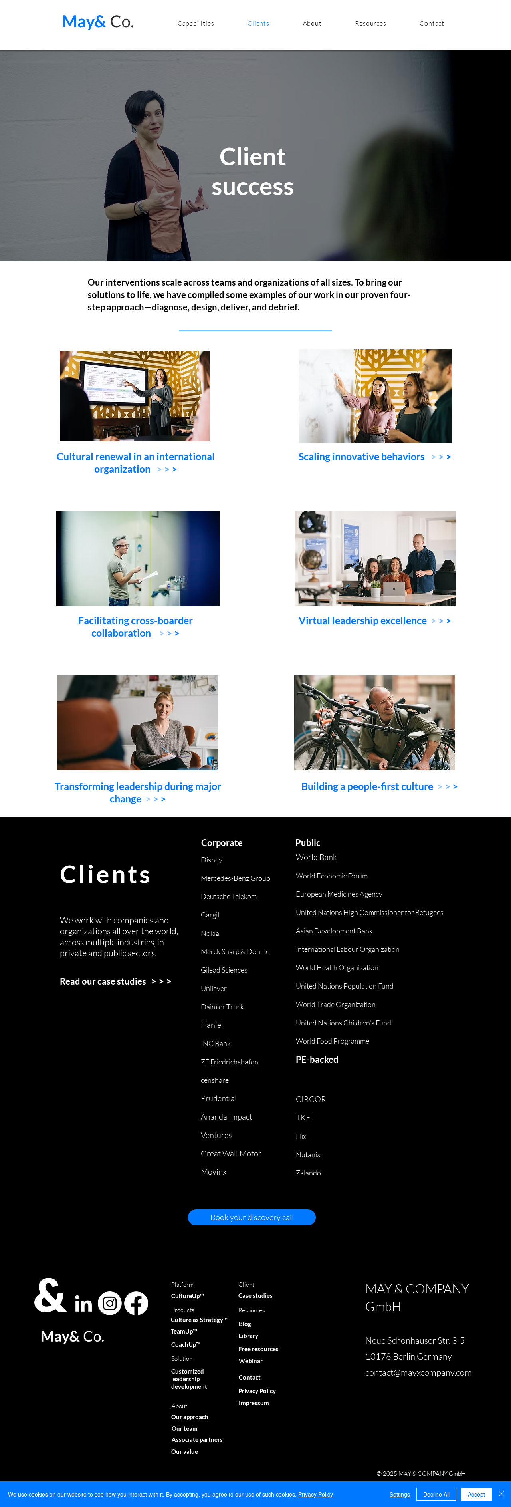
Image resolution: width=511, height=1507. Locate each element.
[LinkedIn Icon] (83, 1303)
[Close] (501, 1494)
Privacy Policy (315, 1494)
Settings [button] (400, 1494)
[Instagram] (110, 1303)
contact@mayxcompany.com (418, 1372)
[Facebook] (136, 1303)
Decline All (436, 1494)
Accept (476, 1494)
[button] (195, 23)
